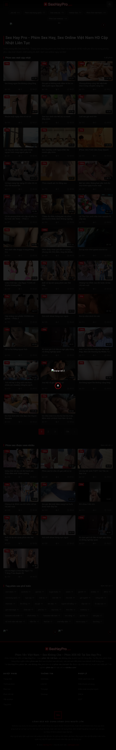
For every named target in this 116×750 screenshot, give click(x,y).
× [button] (58, 385)
